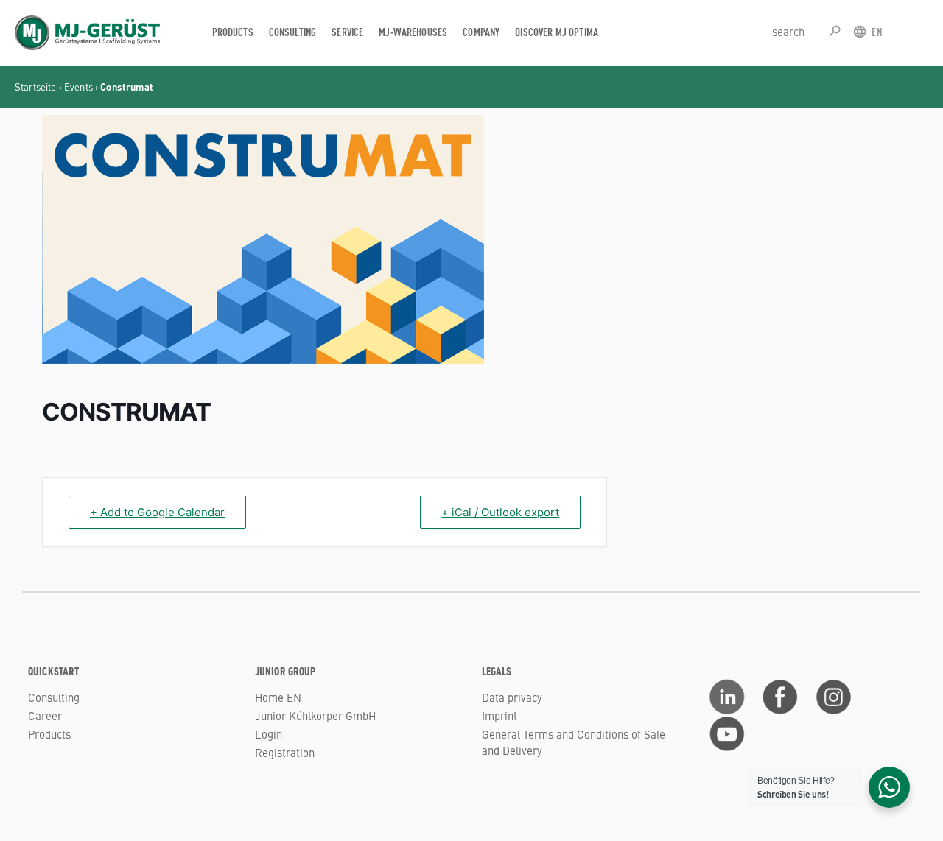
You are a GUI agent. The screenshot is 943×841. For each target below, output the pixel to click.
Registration (285, 752)
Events (78, 87)
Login (268, 734)
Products (49, 734)
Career (45, 715)
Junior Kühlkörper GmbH (315, 715)
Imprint (499, 715)
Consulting (54, 697)
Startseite (36, 87)
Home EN (278, 697)
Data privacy (512, 697)
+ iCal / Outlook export (500, 512)
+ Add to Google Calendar (157, 512)
